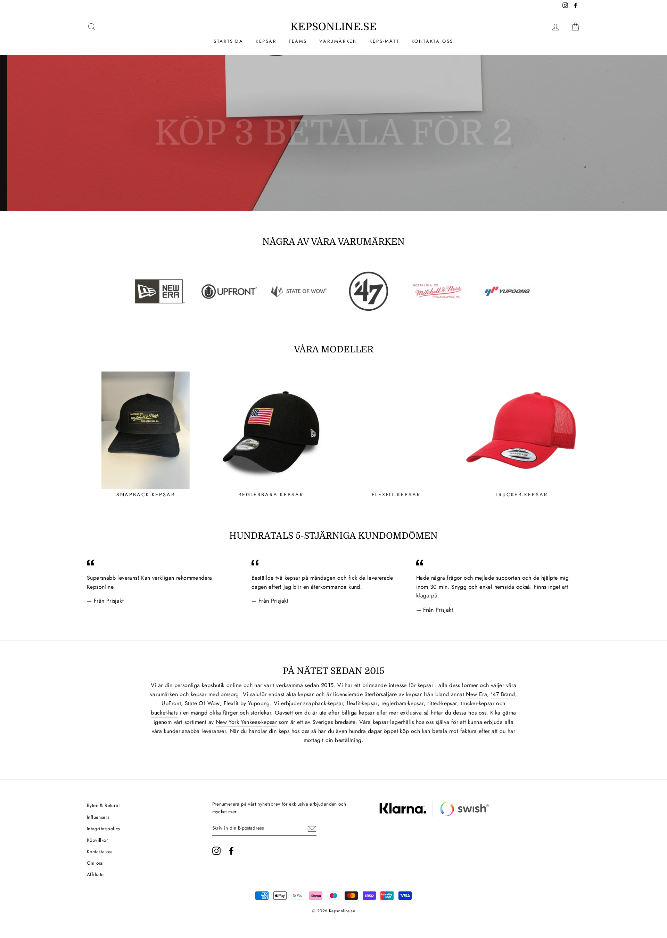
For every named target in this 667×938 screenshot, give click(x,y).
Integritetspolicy (104, 828)
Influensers (98, 817)
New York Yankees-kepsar (246, 722)
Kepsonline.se (333, 27)
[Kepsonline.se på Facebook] (231, 851)
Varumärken (338, 41)
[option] (333, 133)
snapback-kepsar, (324, 703)
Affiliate (95, 874)
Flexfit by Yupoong (247, 703)
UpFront (171, 703)
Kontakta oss (432, 41)
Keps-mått (384, 41)
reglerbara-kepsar (402, 703)
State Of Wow (202, 703)
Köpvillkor (97, 840)
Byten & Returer (103, 805)
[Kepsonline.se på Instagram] (216, 851)
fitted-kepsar (442, 703)
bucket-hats (164, 713)
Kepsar (266, 41)
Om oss (94, 862)
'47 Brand (503, 694)
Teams (298, 41)
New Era (476, 694)
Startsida (228, 41)
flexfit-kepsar (362, 703)
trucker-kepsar (477, 703)
